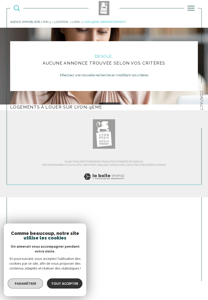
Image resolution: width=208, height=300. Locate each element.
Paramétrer (25, 283)
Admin (113, 165)
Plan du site (73, 165)
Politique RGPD (144, 165)
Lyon (76, 22)
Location (61, 22)
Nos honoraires (52, 165)
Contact (201, 101)
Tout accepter (64, 283)
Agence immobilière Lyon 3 (30, 22)
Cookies (161, 165)
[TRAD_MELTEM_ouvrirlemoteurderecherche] (16, 8)
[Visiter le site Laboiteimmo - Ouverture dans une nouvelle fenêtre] (104, 182)
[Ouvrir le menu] (191, 8)
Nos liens (125, 165)
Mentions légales (95, 165)
